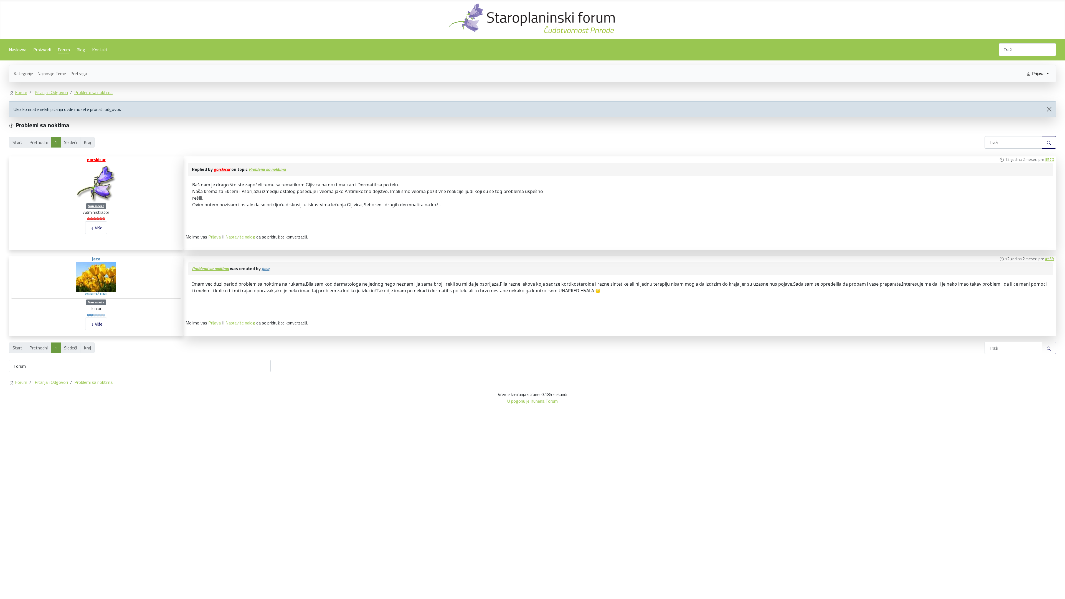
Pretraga (78, 73)
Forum (64, 49)
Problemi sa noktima (267, 169)
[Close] (1049, 109)
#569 (1049, 259)
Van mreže (96, 206)
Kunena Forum (544, 401)
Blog (81, 49)
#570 (1049, 159)
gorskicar (96, 159)
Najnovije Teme (51, 73)
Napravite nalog (240, 236)
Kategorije (23, 73)
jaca (96, 258)
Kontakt (100, 49)
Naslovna (17, 49)
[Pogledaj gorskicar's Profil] (96, 182)
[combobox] (1027, 49)
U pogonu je (518, 401)
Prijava (214, 236)
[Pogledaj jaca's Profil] (96, 276)
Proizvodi (42, 49)
